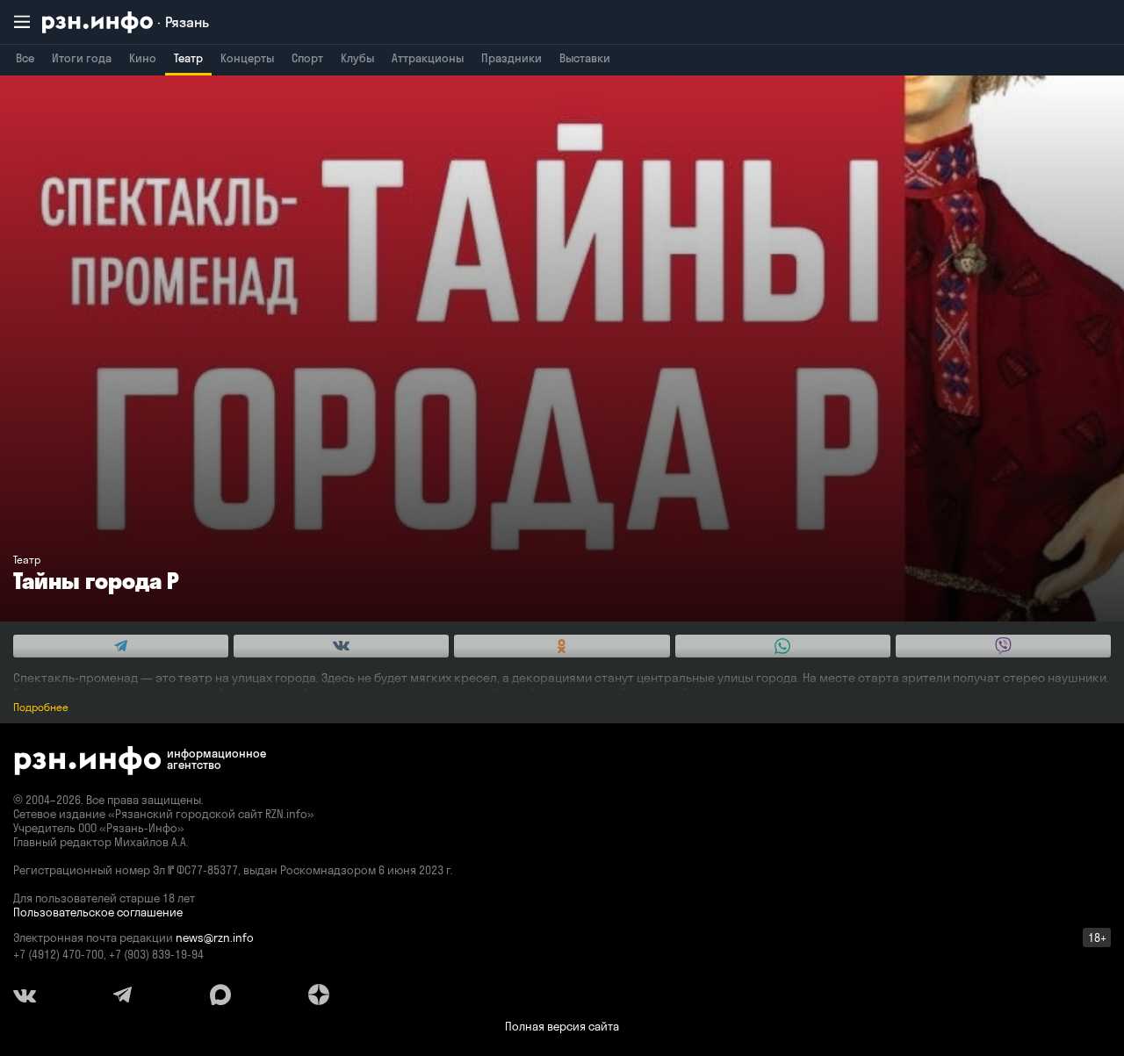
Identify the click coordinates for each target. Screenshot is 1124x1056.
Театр (188, 58)
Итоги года (82, 58)
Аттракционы (428, 58)
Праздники (511, 58)
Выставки (584, 58)
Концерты (247, 58)
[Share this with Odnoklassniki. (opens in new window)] (561, 646)
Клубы (357, 58)
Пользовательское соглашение (98, 912)
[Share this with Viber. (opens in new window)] (1003, 646)
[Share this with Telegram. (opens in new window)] (120, 646)
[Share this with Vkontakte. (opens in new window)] (341, 646)
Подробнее (40, 707)
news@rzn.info (215, 937)
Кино (142, 58)
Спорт (307, 58)
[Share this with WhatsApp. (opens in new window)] (782, 646)
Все (25, 58)
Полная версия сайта (562, 1026)
